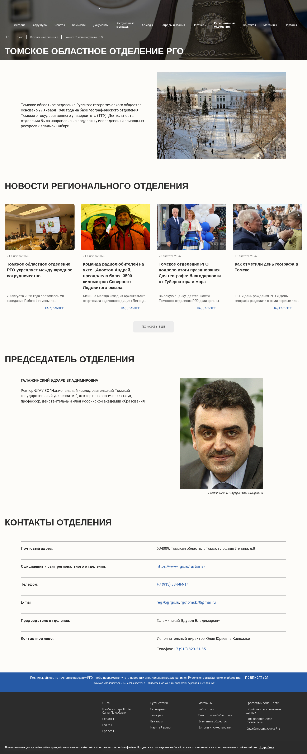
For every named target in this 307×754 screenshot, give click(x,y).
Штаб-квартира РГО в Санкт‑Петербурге (116, 711)
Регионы (108, 719)
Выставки (157, 721)
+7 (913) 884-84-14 (173, 584)
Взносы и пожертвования (215, 727)
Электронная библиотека (215, 715)
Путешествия (159, 703)
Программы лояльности (262, 703)
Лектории (156, 715)
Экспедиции (158, 709)
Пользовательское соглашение (259, 720)
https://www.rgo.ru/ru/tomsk (181, 566)
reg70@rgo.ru (168, 602)
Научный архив (160, 727)
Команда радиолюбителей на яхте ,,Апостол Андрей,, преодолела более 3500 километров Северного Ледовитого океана (113, 276)
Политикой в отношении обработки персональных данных (180, 683)
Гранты (107, 725)
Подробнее (54, 307)
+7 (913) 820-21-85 (190, 649)
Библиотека (206, 709)
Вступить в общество (212, 721)
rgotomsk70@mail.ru (198, 602)
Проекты (108, 731)
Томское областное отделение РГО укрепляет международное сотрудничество (39, 270)
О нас (106, 703)
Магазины (205, 703)
